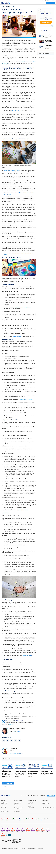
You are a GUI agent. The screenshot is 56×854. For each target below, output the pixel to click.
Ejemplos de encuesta (31, 807)
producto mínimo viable (22, 510)
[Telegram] (19, 740)
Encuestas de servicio (17, 811)
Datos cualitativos (3, 806)
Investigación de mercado (10, 6)
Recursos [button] (29, 3)
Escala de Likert (44, 808)
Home (3, 6)
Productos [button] (17, 3)
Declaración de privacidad (32, 848)
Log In (53, 0)
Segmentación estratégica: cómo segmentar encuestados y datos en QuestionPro (7, 773)
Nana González (17, 731)
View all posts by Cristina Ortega (16, 753)
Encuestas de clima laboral (18, 808)
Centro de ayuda (35, 795)
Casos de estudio (44, 802)
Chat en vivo (42, 795)
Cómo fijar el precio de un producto (22, 307)
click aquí (11, 724)
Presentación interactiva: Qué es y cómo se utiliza (49, 36)
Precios (40, 3)
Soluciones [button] (23, 3)
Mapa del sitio (24, 848)
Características (35, 3)
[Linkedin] (3, 740)
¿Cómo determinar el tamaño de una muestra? (48, 807)
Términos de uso (40, 848)
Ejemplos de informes (17, 803)
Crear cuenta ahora (46, 22)
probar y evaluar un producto (26, 399)
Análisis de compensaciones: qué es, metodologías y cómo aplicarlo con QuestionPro (20, 773)
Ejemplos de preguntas (17, 804)
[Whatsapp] (15, 740)
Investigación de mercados (5, 811)
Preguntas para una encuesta (18, 807)
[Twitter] (11, 740)
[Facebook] (7, 740)
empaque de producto (16, 110)
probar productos (17, 336)
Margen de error (44, 804)
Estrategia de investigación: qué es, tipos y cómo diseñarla (47, 771)
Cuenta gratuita (51, 795)
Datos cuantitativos (3, 807)
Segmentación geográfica (4, 808)
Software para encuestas (4, 802)
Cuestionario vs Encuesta (45, 803)
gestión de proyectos (27, 655)
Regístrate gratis (50, 3)
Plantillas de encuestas (17, 802)
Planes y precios (30, 803)
